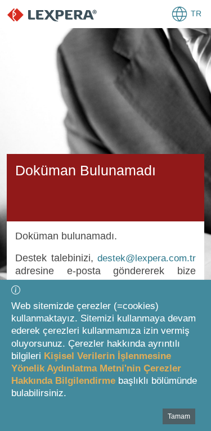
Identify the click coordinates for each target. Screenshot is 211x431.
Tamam (179, 416)
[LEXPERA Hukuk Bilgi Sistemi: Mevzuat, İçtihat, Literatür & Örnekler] (63, 14)
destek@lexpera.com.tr (146, 258)
